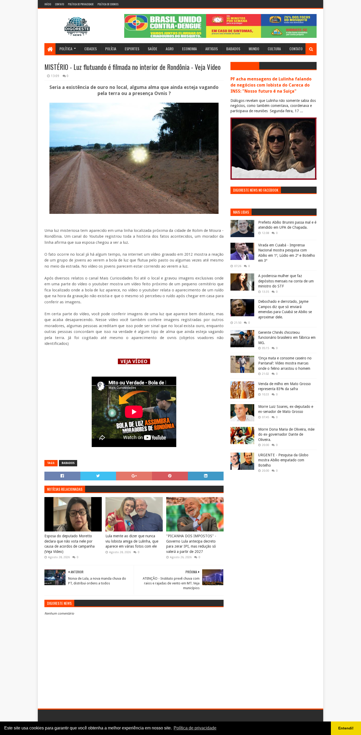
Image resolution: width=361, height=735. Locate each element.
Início (47, 4)
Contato (59, 4)
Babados (233, 48)
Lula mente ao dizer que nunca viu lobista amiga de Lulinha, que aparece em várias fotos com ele (131, 541)
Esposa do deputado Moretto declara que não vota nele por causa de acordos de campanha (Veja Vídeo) (69, 544)
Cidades (90, 48)
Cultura (274, 48)
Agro (170, 48)
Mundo (254, 48)
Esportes (132, 48)
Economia (189, 48)
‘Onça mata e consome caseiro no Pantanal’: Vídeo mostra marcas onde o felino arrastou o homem (285, 363)
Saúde (152, 48)
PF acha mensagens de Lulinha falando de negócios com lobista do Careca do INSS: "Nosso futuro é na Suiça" (271, 85)
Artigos (211, 48)
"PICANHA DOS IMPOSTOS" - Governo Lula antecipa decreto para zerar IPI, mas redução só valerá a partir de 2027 (191, 544)
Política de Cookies (108, 4)
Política (65, 48)
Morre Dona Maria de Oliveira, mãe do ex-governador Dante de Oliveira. (286, 434)
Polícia (110, 48)
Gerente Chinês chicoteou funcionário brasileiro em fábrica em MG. (287, 337)
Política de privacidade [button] (195, 728)
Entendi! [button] (346, 728)
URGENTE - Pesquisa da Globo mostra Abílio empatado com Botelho (283, 460)
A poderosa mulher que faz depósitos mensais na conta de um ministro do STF (286, 281)
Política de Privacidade (81, 4)
